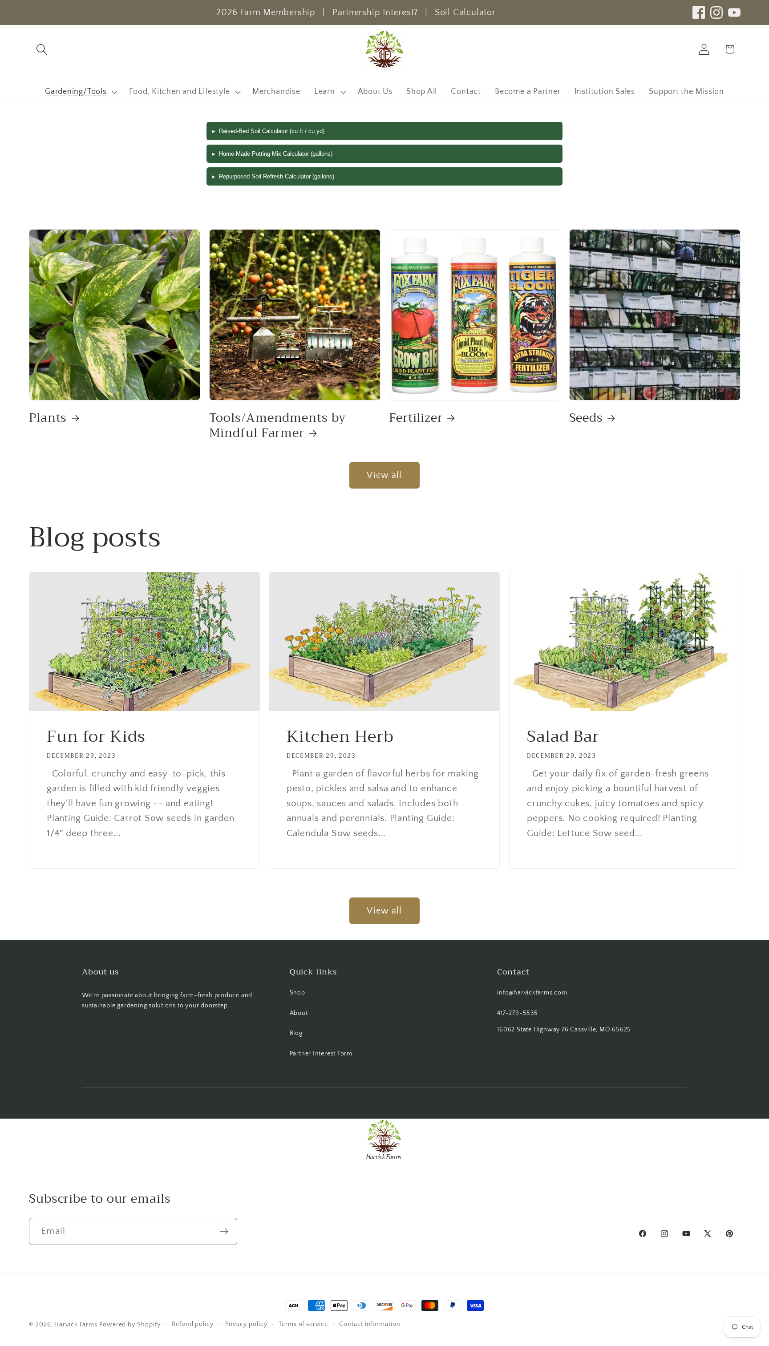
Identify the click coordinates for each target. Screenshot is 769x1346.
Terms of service (303, 1324)
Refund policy (193, 1324)
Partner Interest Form (321, 1053)
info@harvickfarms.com (532, 992)
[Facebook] (698, 12)
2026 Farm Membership (266, 12)
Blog (296, 1033)
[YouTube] (734, 12)
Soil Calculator (465, 12)
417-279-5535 (517, 1013)
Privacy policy (246, 1324)
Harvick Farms (76, 1324)
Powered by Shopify (129, 1324)
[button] (41, 49)
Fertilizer (416, 417)
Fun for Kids (96, 737)
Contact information (369, 1324)
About (299, 1013)
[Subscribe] (224, 1231)
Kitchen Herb (340, 737)
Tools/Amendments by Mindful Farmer (277, 425)
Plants (48, 417)
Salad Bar (563, 737)
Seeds (586, 417)
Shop (297, 992)
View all (384, 475)
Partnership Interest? (375, 12)
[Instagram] (716, 12)
